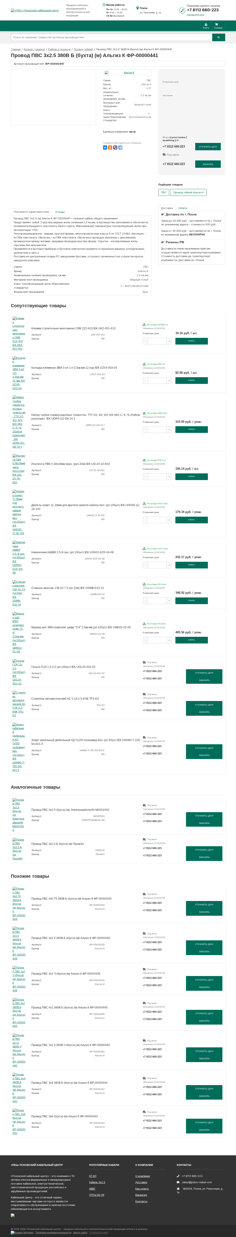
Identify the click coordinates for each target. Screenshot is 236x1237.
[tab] (60, 212)
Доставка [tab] (167, 208)
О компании (142, 1176)
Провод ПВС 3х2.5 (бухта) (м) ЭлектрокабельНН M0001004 (70, 809)
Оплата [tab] (182, 208)
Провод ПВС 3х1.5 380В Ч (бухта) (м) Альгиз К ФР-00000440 (70, 1045)
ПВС (163, 192)
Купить (191, 341)
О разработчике (98, 1232)
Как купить (142, 1188)
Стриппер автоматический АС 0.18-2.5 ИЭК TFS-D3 (65, 698)
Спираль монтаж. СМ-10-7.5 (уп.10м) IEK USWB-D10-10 (67, 588)
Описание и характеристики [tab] (31, 211)
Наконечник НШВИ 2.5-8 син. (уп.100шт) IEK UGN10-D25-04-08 (72, 552)
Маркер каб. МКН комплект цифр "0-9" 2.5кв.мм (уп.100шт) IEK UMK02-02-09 (81, 627)
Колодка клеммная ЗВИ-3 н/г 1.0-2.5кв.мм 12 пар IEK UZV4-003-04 (74, 367)
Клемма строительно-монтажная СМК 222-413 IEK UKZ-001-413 (73, 328)
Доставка (141, 1182)
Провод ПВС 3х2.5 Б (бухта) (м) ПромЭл (57, 844)
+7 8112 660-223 (203, 10)
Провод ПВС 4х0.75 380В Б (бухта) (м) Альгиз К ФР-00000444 (71, 898)
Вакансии (141, 1194)
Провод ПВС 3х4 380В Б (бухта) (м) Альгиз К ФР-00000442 (69, 1082)
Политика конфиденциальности (53, 1232)
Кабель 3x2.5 (97, 1182)
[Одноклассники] (110, 147)
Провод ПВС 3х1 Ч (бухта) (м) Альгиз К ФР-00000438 (65, 973)
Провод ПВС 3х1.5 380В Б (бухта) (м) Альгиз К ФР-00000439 (70, 938)
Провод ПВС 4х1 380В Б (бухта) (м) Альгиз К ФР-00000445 (69, 1007)
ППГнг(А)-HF (96, 1194)
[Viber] (115, 147)
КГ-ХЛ (92, 1176)
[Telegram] (120, 147)
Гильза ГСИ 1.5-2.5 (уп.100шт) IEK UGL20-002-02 (63, 667)
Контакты (141, 1201)
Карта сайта (80, 1232)
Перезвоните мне (195, 14)
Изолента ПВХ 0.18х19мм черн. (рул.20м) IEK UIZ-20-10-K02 (70, 464)
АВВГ (92, 1188)
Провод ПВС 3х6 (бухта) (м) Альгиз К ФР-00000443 (64, 1116)
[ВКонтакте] (105, 147)
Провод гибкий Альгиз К (188, 192)
